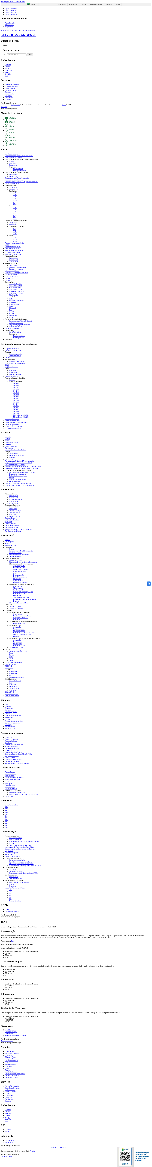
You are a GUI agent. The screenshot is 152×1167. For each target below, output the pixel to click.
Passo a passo (17, 644)
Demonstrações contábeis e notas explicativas (20, 849)
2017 (10, 675)
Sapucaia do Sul (10, 727)
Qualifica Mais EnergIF (12, 442)
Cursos (7, 1062)
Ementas (16, 636)
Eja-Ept (11, 313)
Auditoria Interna (10, 90)
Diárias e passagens (15, 838)
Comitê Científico (15, 332)
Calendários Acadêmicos (13, 247)
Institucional (9, 737)
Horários (16, 601)
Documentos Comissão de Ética (23, 632)
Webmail (8, 1110)
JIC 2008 (16, 413)
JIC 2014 (16, 404)
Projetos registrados (11, 367)
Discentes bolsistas (15, 374)
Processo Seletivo (10, 1064)
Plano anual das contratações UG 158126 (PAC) (25, 866)
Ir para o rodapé (11, 14)
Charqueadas (9, 708)
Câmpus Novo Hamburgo (13, 715)
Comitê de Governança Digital (23, 592)
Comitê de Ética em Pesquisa (14, 426)
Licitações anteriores (11, 805)
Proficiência (13, 509)
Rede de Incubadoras (12, 696)
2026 (6, 827)
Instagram (8, 1115)
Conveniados (13, 453)
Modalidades (13, 370)
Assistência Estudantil (12, 1053)
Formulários (13, 372)
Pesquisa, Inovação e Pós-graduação (21, 551)
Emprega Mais (14, 304)
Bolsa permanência (19, 170)
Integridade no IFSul (11, 1077)
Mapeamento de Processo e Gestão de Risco (19, 847)
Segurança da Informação (21, 597)
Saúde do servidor (11, 789)
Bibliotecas (8, 1055)
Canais (118, 4)
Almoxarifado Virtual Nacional (19, 882)
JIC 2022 (16, 389)
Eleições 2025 (13, 671)
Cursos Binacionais (11, 276)
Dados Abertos (10, 88)
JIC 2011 (16, 409)
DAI (12, 941)
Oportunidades (10, 518)
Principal (12, 380)
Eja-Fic (11, 312)
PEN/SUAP (17, 595)
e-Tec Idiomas (13, 261)
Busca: (4, 54)
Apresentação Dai (19, 566)
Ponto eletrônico (10, 774)
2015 (6, 807)
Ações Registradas (11, 446)
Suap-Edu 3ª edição (15, 287)
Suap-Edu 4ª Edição (15, 289)
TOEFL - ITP (13, 260)
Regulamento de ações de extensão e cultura (19, 485)
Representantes (14, 507)
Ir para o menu (10, 10)
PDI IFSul (8, 666)
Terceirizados (9, 854)
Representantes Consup (16, 677)
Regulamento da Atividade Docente (20, 321)
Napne (11, 658)
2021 (15, 198)
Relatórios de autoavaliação (22, 616)
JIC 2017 (16, 398)
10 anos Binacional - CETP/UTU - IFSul (18, 529)
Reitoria (7, 543)
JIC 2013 (16, 406)
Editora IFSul (9, 692)
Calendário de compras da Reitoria (20, 862)
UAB (11, 317)
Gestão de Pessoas (15, 556)
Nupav (11, 660)
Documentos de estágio (16, 455)
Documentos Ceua (19, 645)
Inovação (8, 357)
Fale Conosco (9, 97)
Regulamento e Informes (17, 792)
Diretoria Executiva (15, 560)
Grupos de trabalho (15, 879)
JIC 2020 (16, 393)
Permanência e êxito (15, 326)
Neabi (11, 657)
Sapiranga (8, 725)
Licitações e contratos (12, 748)
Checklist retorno (14, 512)
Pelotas (7, 719)
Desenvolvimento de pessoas (14, 777)
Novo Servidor (10, 785)
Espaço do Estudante (12, 1059)
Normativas (9, 459)
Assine (7, 1131)
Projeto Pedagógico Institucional (19, 325)
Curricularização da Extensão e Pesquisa (22, 472)
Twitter (7, 1117)
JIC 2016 (16, 400)
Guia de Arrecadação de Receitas (20, 845)
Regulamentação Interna (17, 361)
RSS (6, 1121)
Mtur (10, 310)
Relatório (12, 457)
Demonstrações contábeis (13, 759)
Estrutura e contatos (11, 154)
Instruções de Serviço (12, 419)
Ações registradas (15, 481)
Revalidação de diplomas (13, 531)
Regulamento (13, 189)
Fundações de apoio (11, 694)
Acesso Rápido (10, 772)
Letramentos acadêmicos (13, 428)
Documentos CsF (14, 516)
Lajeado (7, 714)
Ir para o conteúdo (11, 8)
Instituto (7, 540)
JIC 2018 (16, 396)
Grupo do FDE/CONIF (12, 328)
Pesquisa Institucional (12, 248)
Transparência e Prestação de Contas (17, 763)
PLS (10, 683)
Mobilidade (8, 522)
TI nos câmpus (18, 588)
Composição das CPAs (20, 618)
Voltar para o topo (7, 1041)
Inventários (12, 886)
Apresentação (13, 174)
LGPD (7, 909)
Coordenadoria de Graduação (14, 180)
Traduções (12, 514)
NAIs (64, 105)
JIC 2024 (16, 385)
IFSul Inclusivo (10, 1051)
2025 (15, 234)
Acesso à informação (96, 4)
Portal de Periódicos (11, 376)
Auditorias (8, 743)
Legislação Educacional (12, 252)
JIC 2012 (16, 408)
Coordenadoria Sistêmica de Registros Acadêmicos (21, 182)
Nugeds (11, 655)
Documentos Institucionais (13, 662)
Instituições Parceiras (12, 520)
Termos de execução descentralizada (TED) (23, 873)
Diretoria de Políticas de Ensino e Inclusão (19, 156)
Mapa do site (9, 27)
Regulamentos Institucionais (14, 250)
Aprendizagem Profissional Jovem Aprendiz (19, 461)
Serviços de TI (18, 590)
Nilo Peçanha (13, 295)
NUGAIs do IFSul (15, 688)
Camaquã (8, 706)
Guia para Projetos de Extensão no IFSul (18, 483)
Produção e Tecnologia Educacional (16, 273)
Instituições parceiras (20, 577)
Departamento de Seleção (13, 157)
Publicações (9, 448)
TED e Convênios (15, 840)
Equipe (11, 161)
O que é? (8, 1129)
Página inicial (15, 105)
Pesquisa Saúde (18, 169)
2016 (6, 808)
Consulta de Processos (12, 86)
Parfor (11, 306)
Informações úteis (10, 523)
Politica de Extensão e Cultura (15, 465)
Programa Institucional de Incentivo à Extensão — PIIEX (23, 466)
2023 (15, 195)
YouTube (8, 1119)
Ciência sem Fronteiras (20, 569)
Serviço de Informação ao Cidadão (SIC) (18, 754)
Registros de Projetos (16, 269)
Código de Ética (18, 629)
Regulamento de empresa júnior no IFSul (18, 463)
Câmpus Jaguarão (11, 712)
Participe (83, 4)
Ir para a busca (10, 12)
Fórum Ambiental (15, 681)
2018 (15, 204)
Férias (7, 781)
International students (12, 525)
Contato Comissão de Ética (22, 634)
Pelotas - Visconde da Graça (14, 721)
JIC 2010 (16, 411)
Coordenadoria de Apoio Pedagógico (17, 178)
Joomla (32, 1151)
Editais (7, 245)
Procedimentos (10, 787)
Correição (8, 92)
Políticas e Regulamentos (13, 350)
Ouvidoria (8, 96)
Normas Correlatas (15, 901)
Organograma (9, 542)
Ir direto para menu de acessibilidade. (13, 2)
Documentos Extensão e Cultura (15, 450)
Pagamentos (9, 851)
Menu (4, 107)
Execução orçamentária (12, 856)
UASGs (11, 843)
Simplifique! (62, 4)
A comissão (17, 627)
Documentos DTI (19, 593)
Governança (9, 668)
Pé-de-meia (12, 308)
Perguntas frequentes (12, 348)
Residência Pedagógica (16, 300)
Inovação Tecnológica (12, 1075)
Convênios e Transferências (14, 745)
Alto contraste (9, 25)
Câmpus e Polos (10, 1057)
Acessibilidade (9, 23)
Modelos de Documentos (13, 254)
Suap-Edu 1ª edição (15, 284)
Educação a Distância (12, 271)
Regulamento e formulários (18, 267)
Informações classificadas (13, 752)
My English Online (15, 499)
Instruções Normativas (12, 421)
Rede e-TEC (13, 315)
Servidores (8, 750)
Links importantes (19, 631)
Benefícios (12, 163)
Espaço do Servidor (11, 1061)
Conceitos (12, 869)
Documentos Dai (18, 575)
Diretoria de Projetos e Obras (18, 603)
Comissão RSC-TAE (16, 647)
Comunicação (9, 94)
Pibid (11, 299)
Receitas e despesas (11, 746)
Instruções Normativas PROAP (15, 888)
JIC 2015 (16, 402)
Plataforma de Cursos (12, 183)
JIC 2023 (16, 387)
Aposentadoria (9, 776)
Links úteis (12, 690)
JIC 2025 (16, 383)
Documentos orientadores (17, 474)
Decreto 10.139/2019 (12, 761)
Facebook (8, 1113)
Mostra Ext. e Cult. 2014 (21, 415)
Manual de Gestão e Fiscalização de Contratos (24, 841)
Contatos (8, 99)
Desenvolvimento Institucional (15, 1074)
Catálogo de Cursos (11, 274)
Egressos (8, 444)
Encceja (7, 280)
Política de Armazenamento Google (24, 599)
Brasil (33, 4)
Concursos (8, 1066)
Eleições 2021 (13, 673)
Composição (13, 187)
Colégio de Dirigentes (16, 608)
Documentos (13, 165)
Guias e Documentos (12, 911)
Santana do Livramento (12, 723)
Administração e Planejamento (19, 555)
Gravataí (8, 710)
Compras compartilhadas (17, 860)
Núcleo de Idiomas (19, 571)
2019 (15, 202)
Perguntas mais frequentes (17, 479)
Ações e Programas (11, 739)
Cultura (7, 439)
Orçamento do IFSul (15, 871)
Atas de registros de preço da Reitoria (21, 864)
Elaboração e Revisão (16, 293)
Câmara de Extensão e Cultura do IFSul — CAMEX (22, 468)
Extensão (8, 437)
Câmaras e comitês (15, 356)
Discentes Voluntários (12, 424)
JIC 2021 (16, 391)
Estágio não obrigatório (12, 779)
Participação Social (11, 741)
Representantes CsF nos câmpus (15, 1035)
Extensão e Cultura (15, 553)
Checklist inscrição (15, 510)
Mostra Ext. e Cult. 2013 (21, 417)
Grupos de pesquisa (15, 354)
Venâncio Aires (10, 728)
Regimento (12, 224)
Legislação (109, 4)
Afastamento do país (11, 527)
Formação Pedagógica (16, 291)
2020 (15, 200)
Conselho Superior (15, 606)
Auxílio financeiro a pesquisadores (16, 422)
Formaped (12, 302)
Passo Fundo (9, 717)
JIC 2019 (16, 395)
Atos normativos (10, 664)
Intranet (7, 1111)
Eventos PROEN (10, 278)
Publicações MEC (19, 338)
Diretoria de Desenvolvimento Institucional (23, 562)
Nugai (11, 653)
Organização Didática (16, 323)
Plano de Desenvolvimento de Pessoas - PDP (24, 794)
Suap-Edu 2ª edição (15, 286)
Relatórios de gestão (11, 853)
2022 (15, 196)
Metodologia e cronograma (18, 476)
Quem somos (17, 614)
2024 (15, 193)
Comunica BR (73, 4)
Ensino (11, 549)
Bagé (6, 704)
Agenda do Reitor (11, 545)
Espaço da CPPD (19, 623)
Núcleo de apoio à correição (18, 651)
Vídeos (11, 478)
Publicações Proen (19, 336)
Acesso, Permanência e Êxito (14, 243)
